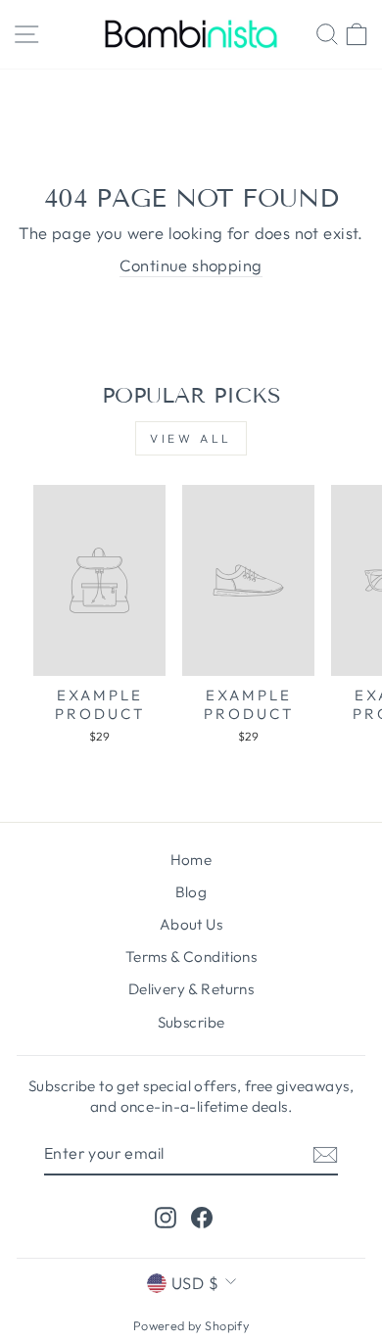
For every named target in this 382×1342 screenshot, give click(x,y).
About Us (191, 924)
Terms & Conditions (191, 956)
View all (191, 438)
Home (191, 859)
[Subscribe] (325, 1154)
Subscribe (191, 1022)
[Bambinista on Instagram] (165, 1216)
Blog (191, 892)
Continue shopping (190, 265)
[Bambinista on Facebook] (202, 1216)
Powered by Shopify (191, 1325)
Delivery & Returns (191, 989)
